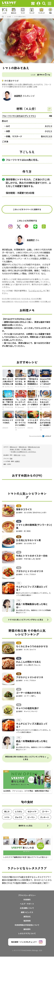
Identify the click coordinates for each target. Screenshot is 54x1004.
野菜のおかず (13, 447)
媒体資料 (27, 929)
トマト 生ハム (26, 299)
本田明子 (18, 95)
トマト (24, 455)
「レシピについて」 (35, 290)
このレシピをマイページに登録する (27, 209)
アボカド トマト (16, 299)
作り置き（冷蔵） (26, 449)
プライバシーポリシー (27, 895)
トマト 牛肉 (6, 299)
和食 (11, 458)
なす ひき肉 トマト (8, 301)
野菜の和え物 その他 (34, 447)
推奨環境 (27, 920)
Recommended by (35, 436)
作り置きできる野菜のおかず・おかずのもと (23, 452)
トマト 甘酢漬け (35, 301)
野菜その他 (17, 455)
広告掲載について (27, 908)
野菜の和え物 (22, 447)
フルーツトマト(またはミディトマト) (19, 115)
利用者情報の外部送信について (27, 925)
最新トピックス (27, 912)
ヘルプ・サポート (27, 904)
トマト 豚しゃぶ (46, 301)
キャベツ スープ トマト (22, 301)
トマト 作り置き (36, 299)
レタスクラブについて (27, 933)
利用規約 (27, 899)
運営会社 (27, 916)
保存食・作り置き (15, 449)
